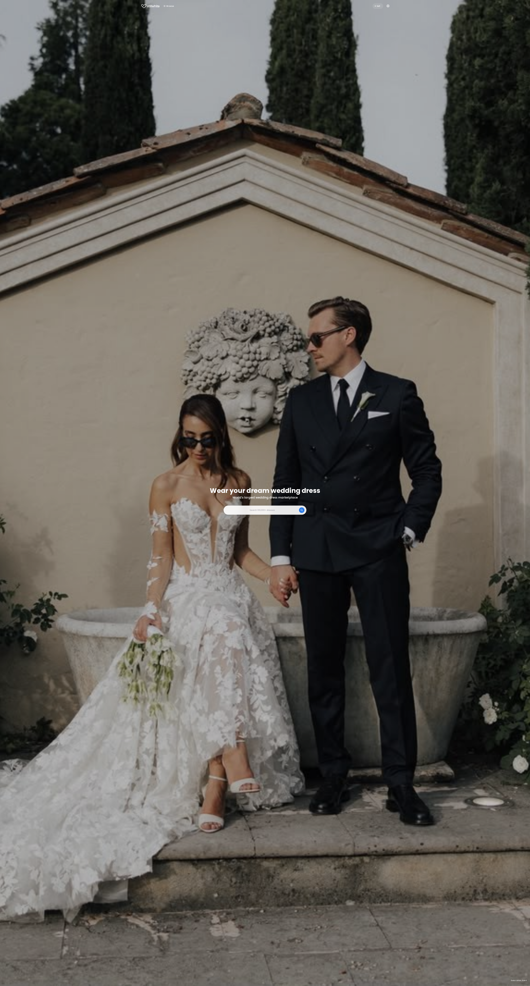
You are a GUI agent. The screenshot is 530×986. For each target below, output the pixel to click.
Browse (170, 6)
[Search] (301, 510)
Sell (378, 6)
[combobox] (265, 510)
